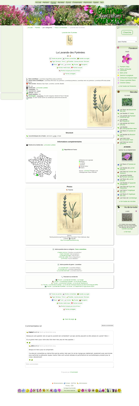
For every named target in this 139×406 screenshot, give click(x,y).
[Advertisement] (10, 59)
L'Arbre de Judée (63, 257)
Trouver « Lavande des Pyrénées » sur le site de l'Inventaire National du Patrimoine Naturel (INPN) (70, 284)
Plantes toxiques (77, 67)
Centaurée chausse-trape (128, 78)
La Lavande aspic (63, 267)
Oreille (131, 113)
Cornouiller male (127, 140)
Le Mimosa (64, 258)
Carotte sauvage (127, 229)
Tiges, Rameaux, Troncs (58, 61)
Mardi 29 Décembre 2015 (47, 332)
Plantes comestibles (70, 58)
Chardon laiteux (125, 82)
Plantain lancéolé (128, 177)
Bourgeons (84, 64)
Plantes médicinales (64, 67)
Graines (68, 64)
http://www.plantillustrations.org (69, 240)
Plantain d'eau (124, 66)
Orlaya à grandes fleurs (128, 80)
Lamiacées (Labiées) (42, 87)
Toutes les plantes (56, 58)
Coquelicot (125, 121)
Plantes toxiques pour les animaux (70, 70)
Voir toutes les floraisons (128, 86)
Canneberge (133, 198)
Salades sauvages (84, 58)
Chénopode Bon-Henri (129, 128)
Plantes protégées (70, 73)
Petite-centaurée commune (125, 69)
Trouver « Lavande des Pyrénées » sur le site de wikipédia (70, 281)
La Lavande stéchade (63, 270)
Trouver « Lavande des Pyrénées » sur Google (70, 280)
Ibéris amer (123, 73)
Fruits (61, 64)
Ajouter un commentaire (107, 325)
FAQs (74, 383)
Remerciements (58, 383)
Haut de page (69, 319)
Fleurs (55, 64)
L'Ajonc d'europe (64, 254)
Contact (68, 383)
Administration (83, 383)
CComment (74, 372)
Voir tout (128, 231)
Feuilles (76, 64)
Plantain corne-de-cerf (127, 116)
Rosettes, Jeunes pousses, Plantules (78, 61)
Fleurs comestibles (80, 249)
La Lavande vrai (62, 269)
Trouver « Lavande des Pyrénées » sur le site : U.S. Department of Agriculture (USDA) (70, 286)
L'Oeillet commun (62, 252)
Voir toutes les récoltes (128, 201)
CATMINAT (87, 170)
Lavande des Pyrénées (69, 32)
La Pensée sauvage (65, 255)
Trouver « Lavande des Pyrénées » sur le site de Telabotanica (70, 283)
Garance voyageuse (126, 75)
